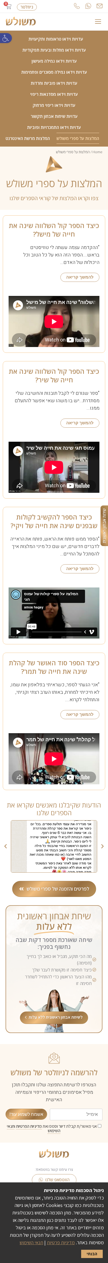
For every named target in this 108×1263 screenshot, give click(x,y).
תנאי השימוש (31, 1242)
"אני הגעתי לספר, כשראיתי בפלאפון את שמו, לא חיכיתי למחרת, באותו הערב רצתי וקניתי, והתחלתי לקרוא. (55, 692)
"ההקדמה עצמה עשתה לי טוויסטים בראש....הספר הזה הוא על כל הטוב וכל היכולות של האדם (61, 255)
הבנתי (92, 1253)
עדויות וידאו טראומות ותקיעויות (56, 39)
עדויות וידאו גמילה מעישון (54, 61)
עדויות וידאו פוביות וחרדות (54, 83)
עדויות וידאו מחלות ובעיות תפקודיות (54, 50)
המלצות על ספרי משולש (77, 138)
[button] (6, 38)
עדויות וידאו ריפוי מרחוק (54, 105)
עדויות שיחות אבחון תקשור (54, 116)
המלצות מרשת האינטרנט (28, 138)
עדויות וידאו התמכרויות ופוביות (54, 127)
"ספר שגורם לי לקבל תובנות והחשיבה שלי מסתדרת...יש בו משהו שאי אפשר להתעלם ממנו (57, 401)
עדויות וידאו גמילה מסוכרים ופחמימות (54, 72)
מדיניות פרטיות (61, 1242)
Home (97, 151)
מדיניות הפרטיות (29, 1126)
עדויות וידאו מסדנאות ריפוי (54, 94)
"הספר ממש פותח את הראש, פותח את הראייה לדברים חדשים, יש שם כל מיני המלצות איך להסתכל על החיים (54, 546)
